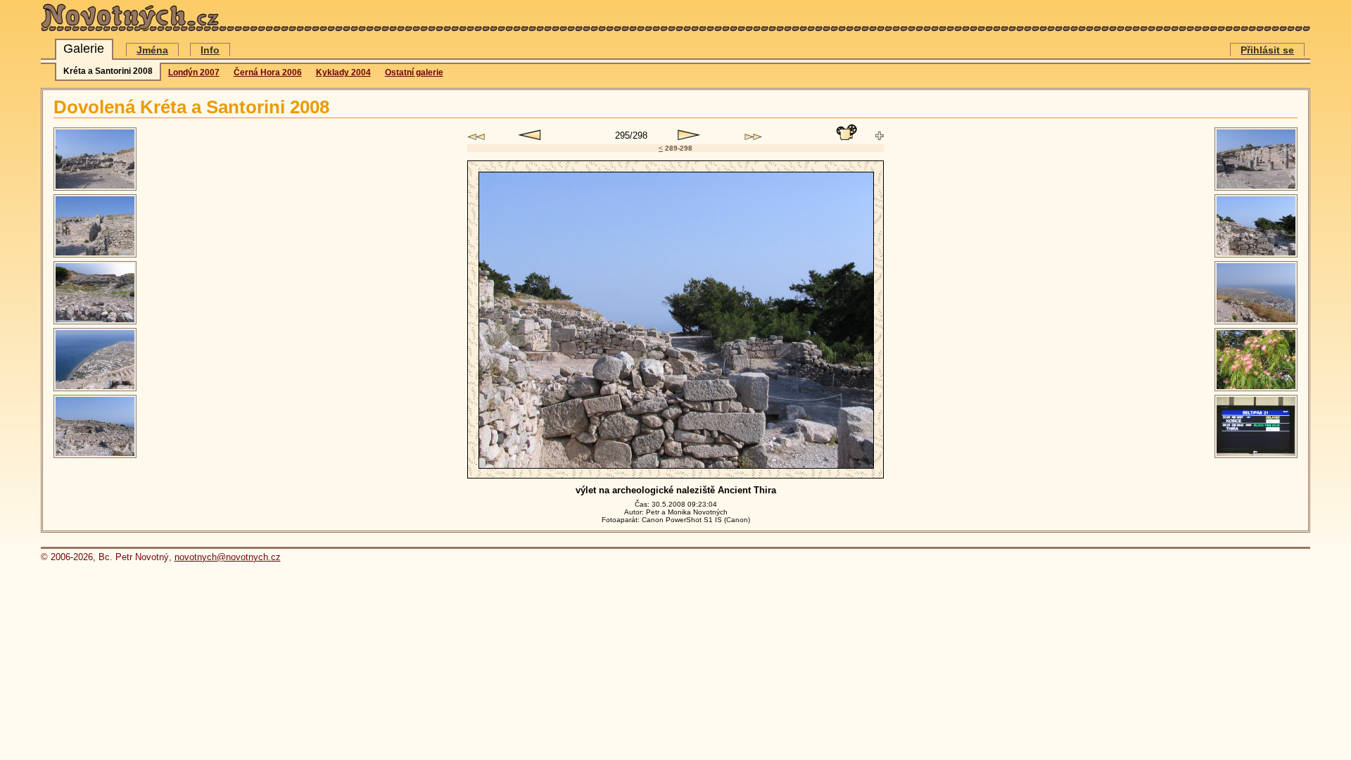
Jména (152, 50)
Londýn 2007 (194, 72)
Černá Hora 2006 (268, 72)
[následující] (689, 135)
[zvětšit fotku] (879, 136)
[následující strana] (753, 137)
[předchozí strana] (476, 137)
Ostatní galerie (414, 72)
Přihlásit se (1267, 50)
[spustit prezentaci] (847, 132)
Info (210, 50)
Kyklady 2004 (343, 72)
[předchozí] (529, 135)
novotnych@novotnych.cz (228, 557)
